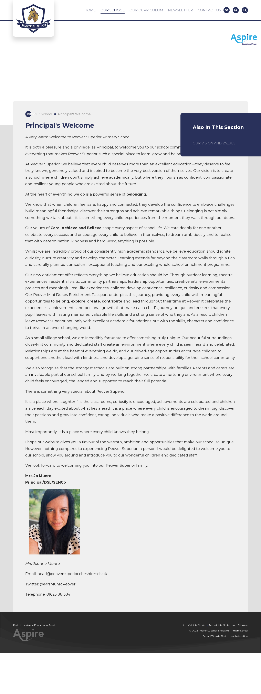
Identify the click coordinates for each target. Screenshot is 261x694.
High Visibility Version (194, 625)
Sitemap (243, 625)
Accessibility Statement (222, 625)
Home (28, 114)
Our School (42, 114)
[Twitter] (226, 10)
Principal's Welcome (74, 114)
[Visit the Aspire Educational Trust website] (244, 39)
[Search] (245, 10)
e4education (240, 636)
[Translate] (236, 10)
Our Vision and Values (214, 143)
